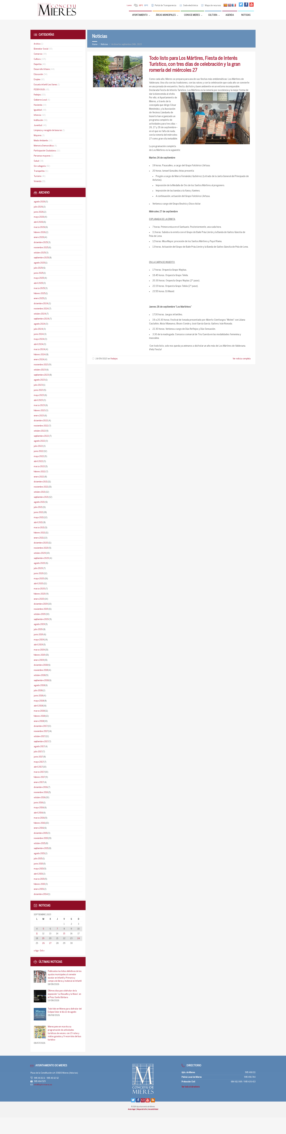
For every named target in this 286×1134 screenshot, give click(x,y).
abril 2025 (38, 283)
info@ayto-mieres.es (43, 1085)
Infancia (37, 115)
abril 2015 (38, 874)
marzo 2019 (39, 650)
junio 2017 (38, 757)
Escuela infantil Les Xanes (45, 85)
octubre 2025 (40, 253)
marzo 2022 (39, 466)
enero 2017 (39, 782)
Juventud (38, 125)
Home (94, 44)
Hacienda (38, 105)
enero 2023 (39, 416)
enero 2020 (39, 599)
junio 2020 (39, 573)
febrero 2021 (39, 533)
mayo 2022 (39, 456)
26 (43, 943)
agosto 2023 (39, 380)
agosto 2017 (39, 747)
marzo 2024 (39, 349)
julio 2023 (38, 385)
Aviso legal (132, 1109)
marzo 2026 (39, 227)
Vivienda (37, 181)
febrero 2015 (39, 884)
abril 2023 (38, 400)
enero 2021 (39, 538)
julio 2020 (38, 568)
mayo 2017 (39, 762)
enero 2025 (39, 298)
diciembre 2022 (41, 421)
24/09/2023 (101, 359)
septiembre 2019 (41, 619)
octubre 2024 (40, 314)
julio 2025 (38, 268)
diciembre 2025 (41, 242)
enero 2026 (39, 237)
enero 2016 (39, 828)
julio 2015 (38, 859)
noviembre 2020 (41, 548)
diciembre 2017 (40, 726)
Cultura (37, 59)
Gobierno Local (40, 100)
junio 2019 (38, 635)
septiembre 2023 (41, 375)
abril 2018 (38, 706)
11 (37, 934)
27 (50, 943)
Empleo (37, 79)
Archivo (37, 44)
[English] (230, 5)
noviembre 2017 (41, 731)
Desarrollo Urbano (42, 69)
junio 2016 (38, 803)
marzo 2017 (39, 772)
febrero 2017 (39, 777)
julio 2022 (38, 446)
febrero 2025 (39, 293)
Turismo (37, 176)
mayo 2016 (39, 808)
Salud (36, 161)
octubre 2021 (39, 492)
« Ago (36, 951)
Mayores (37, 135)
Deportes (38, 64)
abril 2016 (38, 813)
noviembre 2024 (41, 309)
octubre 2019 (40, 614)
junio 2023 (38, 390)
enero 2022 (39, 477)
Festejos (114, 359)
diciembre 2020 (41, 543)
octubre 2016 (39, 798)
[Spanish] (225, 5)
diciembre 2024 (41, 304)
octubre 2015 (39, 843)
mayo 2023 (39, 395)
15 (64, 934)
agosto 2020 (39, 563)
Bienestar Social (41, 49)
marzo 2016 (39, 818)
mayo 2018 (39, 701)
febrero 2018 (39, 716)
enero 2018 (39, 721)
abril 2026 (38, 222)
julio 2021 (38, 507)
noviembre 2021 (41, 487)
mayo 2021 (39, 517)
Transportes (39, 171)
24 (78, 938)
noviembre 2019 (41, 609)
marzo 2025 (39, 288)
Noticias (104, 44)
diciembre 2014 (41, 894)
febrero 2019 (39, 655)
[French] (234, 5)
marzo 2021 (39, 528)
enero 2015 (39, 889)
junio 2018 (38, 696)
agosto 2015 (39, 853)
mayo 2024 (39, 339)
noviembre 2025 (41, 248)
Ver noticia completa (242, 359)
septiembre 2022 (41, 436)
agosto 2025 (39, 263)
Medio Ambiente (41, 141)
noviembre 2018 (41, 670)
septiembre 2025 (41, 258)
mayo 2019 (39, 640)
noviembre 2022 (41, 426)
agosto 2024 (39, 324)
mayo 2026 (39, 217)
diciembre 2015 (40, 833)
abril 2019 (38, 645)
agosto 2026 (39, 202)
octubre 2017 (39, 736)
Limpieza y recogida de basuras (48, 130)
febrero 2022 (39, 472)
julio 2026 (38, 207)
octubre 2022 (40, 431)
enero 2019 (39, 660)
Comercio (38, 54)
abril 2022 (38, 461)
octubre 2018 (39, 675)
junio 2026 (38, 212)
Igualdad (38, 110)
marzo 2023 (39, 405)
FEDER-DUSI (39, 90)
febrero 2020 (40, 594)
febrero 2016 (39, 823)
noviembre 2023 (41, 365)
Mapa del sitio (142, 1109)
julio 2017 (38, 752)
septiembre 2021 (41, 497)
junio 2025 (38, 273)
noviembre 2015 (41, 838)
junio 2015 (38, 864)
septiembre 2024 (41, 319)
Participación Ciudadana (45, 151)
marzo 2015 (39, 879)
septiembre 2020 (41, 558)
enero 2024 (39, 360)
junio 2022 (38, 451)
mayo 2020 (39, 579)
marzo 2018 (39, 711)
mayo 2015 (39, 869)
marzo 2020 (39, 589)
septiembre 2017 (41, 742)
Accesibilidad (153, 1109)
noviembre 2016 (41, 792)
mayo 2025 (39, 278)
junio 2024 (39, 334)
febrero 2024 (40, 355)
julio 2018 (38, 691)
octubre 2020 (40, 553)
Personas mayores (42, 156)
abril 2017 (38, 767)
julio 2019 (38, 629)
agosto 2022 (39, 441)
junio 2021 (38, 512)
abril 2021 (38, 522)
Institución (38, 120)
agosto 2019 (39, 624)
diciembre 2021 (41, 482)
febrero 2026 (39, 232)
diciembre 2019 (41, 604)
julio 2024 (38, 329)
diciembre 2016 (41, 787)
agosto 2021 (39, 502)
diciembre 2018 (41, 665)
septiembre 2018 (41, 680)
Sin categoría (40, 166)
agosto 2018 (39, 685)
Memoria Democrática (44, 146)
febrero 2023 (39, 411)
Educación (38, 74)
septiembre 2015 (41, 848)
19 (43, 938)
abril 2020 (38, 584)
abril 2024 (38, 344)
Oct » (42, 951)
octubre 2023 (40, 370)
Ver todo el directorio (191, 1087)
